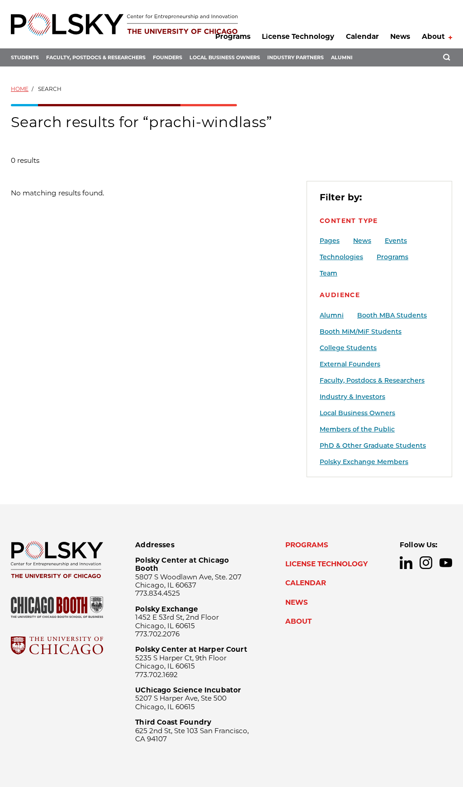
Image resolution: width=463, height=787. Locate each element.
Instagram (426, 562)
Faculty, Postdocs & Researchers (96, 57)
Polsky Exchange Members (364, 462)
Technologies (341, 257)
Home (19, 88)
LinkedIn (406, 562)
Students (25, 57)
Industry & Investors (352, 397)
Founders (167, 57)
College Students (348, 348)
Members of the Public (357, 429)
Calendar (362, 36)
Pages (330, 241)
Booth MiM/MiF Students (361, 331)
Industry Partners (295, 57)
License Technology (298, 36)
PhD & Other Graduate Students (373, 445)
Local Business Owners (224, 57)
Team (328, 273)
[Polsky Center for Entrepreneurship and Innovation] (124, 24)
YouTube (445, 562)
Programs (232, 36)
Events (396, 241)
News (400, 36)
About (433, 36)
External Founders (350, 364)
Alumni (342, 57)
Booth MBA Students (392, 315)
